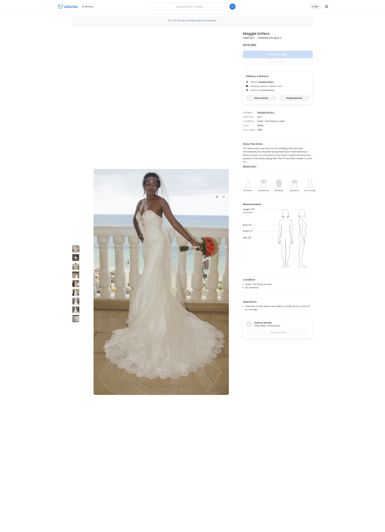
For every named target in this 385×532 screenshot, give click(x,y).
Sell (316, 6)
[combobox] (192, 6)
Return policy (261, 98)
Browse (89, 6)
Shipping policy (294, 98)
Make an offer (278, 62)
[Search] (232, 7)
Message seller (278, 54)
